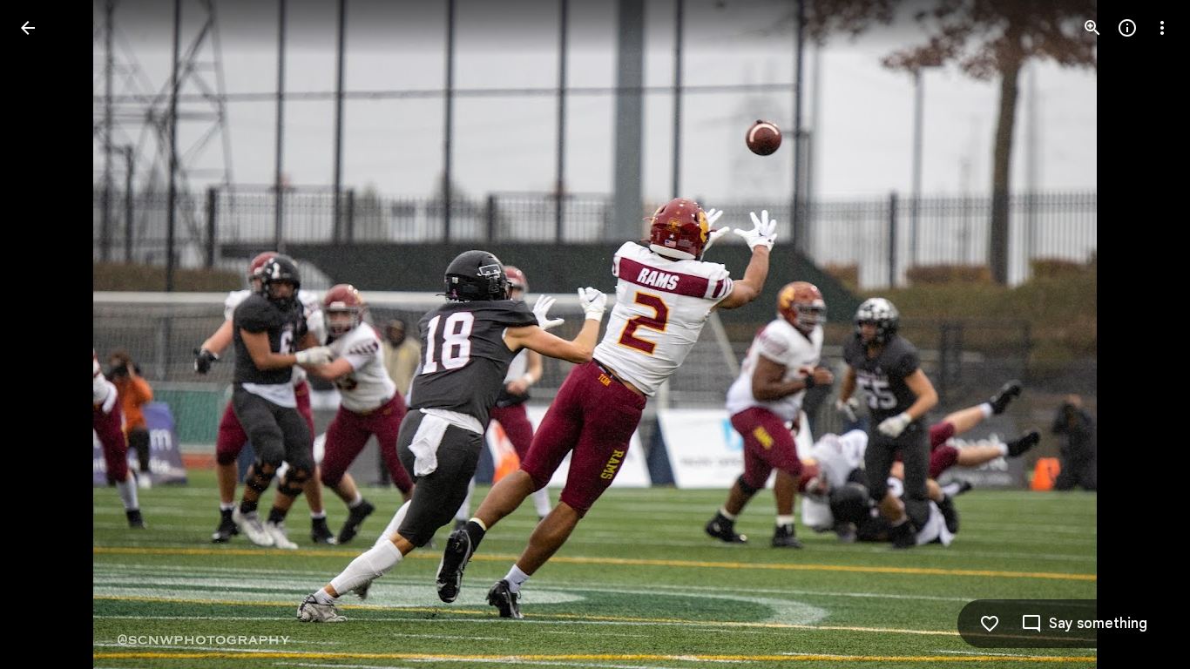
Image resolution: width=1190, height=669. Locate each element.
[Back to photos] (28, 28)
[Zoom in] (1092, 27)
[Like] (989, 623)
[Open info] (1127, 27)
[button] (48, 334)
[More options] (1162, 27)
